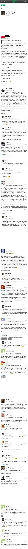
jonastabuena (9, 182)
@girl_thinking (9, 13)
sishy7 (7, 424)
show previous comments (6, 156)
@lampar (7, 363)
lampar (7, 362)
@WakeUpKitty (9, 287)
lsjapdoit (8, 476)
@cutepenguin (8, 351)
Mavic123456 (9, 88)
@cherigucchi (8, 319)
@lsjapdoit (8, 478)
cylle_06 (8, 506)
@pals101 (8, 144)
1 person (2, 111)
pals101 (7, 142)
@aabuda (7, 415)
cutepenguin (9, 350)
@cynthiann (8, 401)
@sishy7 (7, 426)
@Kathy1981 (8, 541)
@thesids (7, 251)
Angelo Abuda (9, 414)
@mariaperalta (8, 468)
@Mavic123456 (9, 90)
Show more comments (6, 179)
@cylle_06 (8, 507)
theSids (7, 250)
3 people (2, 83)
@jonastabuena (9, 183)
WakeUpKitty (9, 285)
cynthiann (8, 399)
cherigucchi (8, 318)
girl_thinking (11, 12)
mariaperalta (9, 467)
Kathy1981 (8, 539)
